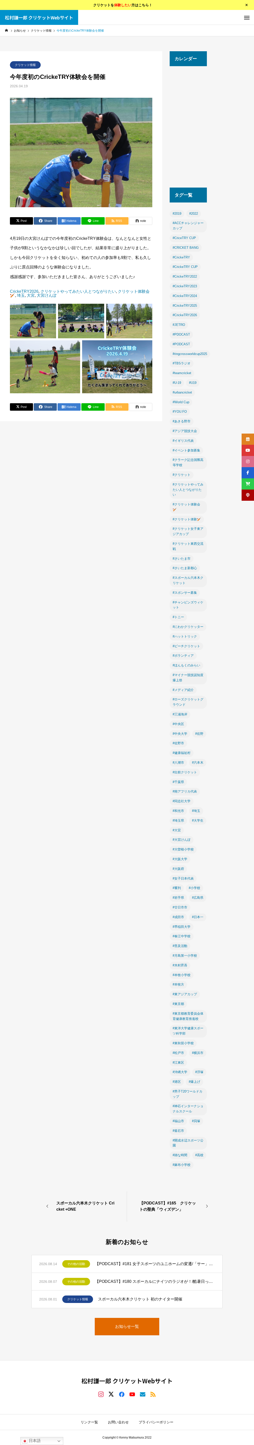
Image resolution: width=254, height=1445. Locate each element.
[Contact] (142, 1394)
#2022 (193, 213)
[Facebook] (122, 1394)
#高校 (199, 1155)
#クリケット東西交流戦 (188, 546)
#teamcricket (182, 373)
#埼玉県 (178, 820)
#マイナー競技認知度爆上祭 (188, 677)
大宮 (31, 295)
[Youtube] (132, 1394)
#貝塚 (196, 1121)
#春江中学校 (181, 936)
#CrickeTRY (181, 257)
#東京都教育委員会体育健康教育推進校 (188, 1016)
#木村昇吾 (180, 965)
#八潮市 (178, 762)
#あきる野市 (181, 421)
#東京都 (178, 1004)
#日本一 (197, 917)
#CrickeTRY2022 (185, 276)
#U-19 (177, 383)
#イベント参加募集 (186, 450)
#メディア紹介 (183, 690)
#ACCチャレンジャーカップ (188, 225)
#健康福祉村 (181, 753)
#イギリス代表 (183, 441)
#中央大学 (180, 734)
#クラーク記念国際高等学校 (188, 462)
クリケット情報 (25, 65)
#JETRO (179, 325)
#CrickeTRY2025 (185, 305)
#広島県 (197, 897)
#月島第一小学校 (185, 955)
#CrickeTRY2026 (185, 315)
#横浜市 (197, 1053)
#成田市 (178, 917)
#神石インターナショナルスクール (188, 1108)
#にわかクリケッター (188, 627)
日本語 (34, 1441)
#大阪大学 (180, 859)
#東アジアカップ (185, 994)
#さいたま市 (181, 558)
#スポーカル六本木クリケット (188, 580)
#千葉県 (178, 782)
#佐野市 (178, 743)
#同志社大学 (181, 801)
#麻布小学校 (181, 1165)
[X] (111, 1394)
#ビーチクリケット (186, 646)
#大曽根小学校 (183, 849)
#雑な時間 (180, 1155)
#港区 (177, 1082)
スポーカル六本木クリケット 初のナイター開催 (140, 1299)
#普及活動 (180, 946)
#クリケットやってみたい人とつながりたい (188, 490)
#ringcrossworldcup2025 (190, 354)
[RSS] (153, 1394)
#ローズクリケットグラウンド (188, 702)
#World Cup (181, 402)
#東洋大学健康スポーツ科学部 (188, 1030)
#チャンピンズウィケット (188, 604)
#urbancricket (182, 392)
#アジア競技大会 (185, 431)
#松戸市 (178, 1053)
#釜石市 (178, 1131)
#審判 (177, 888)
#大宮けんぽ (181, 840)
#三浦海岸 (180, 714)
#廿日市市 (180, 907)
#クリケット (181, 475)
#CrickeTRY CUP (185, 267)
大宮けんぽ (47, 295)
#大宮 (177, 830)
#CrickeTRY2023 (185, 286)
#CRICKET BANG (186, 247)
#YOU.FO (180, 411)
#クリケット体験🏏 (187, 519)
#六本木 (197, 762)
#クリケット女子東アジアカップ (188, 531)
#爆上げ (194, 1082)
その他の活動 (76, 1264)
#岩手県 (178, 897)
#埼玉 (196, 811)
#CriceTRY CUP (184, 238)
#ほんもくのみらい (186, 665)
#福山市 (178, 1121)
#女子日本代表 (183, 878)
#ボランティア (183, 655)
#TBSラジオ (181, 363)
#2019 (177, 213)
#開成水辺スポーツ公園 (188, 1143)
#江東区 (178, 1062)
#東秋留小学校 (183, 1043)
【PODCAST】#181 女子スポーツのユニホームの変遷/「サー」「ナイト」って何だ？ (155, 1264)
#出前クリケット (185, 772)
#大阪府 (178, 869)
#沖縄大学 (180, 1072)
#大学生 (197, 820)
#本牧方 (178, 984)
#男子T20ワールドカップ (187, 1094)
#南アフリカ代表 (185, 791)
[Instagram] (101, 1394)
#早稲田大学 (181, 927)
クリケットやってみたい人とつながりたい (78, 291)
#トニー (178, 617)
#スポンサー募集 (185, 593)
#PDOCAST (181, 334)
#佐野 (199, 734)
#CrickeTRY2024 (185, 296)
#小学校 (194, 888)
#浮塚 (199, 1072)
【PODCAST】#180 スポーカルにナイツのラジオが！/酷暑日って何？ (155, 1281)
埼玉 (21, 295)
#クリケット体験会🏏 (186, 506)
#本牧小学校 (181, 975)
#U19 (192, 383)
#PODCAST (181, 344)
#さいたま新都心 (185, 568)
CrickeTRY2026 (24, 291)
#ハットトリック (185, 636)
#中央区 (178, 724)
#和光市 (178, 811)
